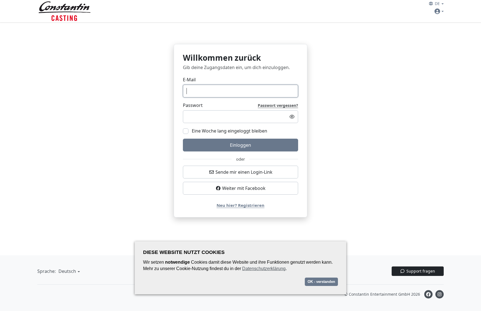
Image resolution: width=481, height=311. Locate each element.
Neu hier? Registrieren (240, 205)
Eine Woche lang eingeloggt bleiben (229, 131)
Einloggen (240, 145)
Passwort (193, 105)
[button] (436, 3)
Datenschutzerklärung (264, 268)
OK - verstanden (321, 282)
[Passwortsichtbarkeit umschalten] (292, 116)
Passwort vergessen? (278, 105)
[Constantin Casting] (64, 11)
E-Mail (189, 80)
